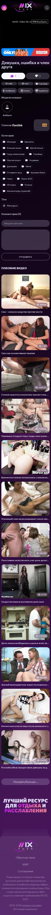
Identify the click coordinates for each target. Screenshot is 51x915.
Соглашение (25, 871)
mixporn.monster (32, 905)
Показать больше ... (25, 781)
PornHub (17, 125)
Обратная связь (25, 857)
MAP (25, 864)
